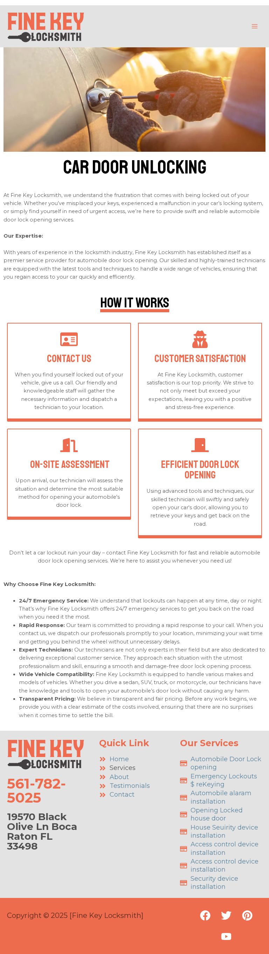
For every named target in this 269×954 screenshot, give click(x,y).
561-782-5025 (36, 790)
